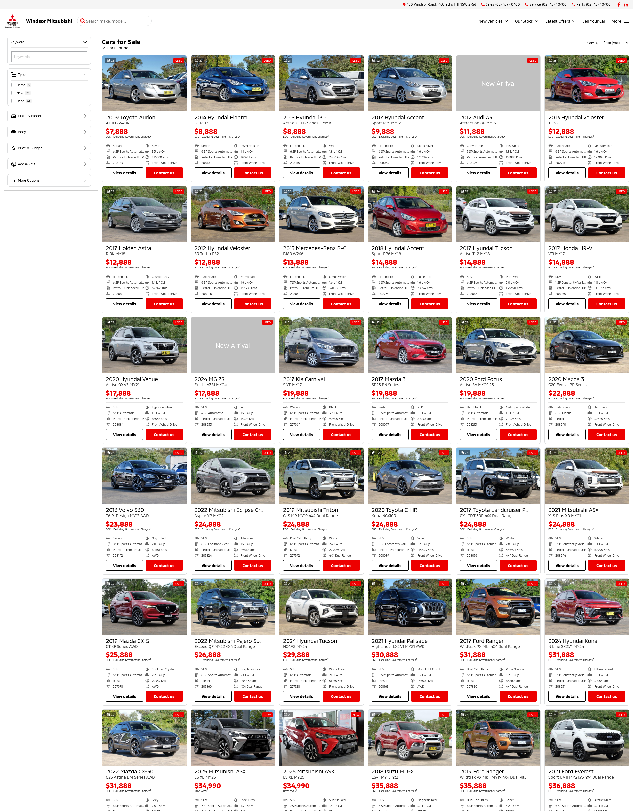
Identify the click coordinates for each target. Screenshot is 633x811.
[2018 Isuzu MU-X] (410, 738)
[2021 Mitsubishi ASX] (587, 476)
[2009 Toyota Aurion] (144, 83)
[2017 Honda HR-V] (587, 214)
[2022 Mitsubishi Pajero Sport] (233, 607)
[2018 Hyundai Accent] (410, 214)
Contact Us (164, 172)
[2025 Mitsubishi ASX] (233, 738)
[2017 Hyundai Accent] (410, 83)
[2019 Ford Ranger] (498, 738)
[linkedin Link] (626, 4)
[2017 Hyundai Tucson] (498, 214)
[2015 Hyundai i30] (321, 83)
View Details (124, 172)
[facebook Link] (619, 4)
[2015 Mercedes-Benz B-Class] (321, 214)
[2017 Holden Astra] (144, 214)
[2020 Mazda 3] (587, 345)
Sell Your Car (594, 21)
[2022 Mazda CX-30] (144, 738)
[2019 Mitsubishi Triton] (321, 476)
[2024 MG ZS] (233, 345)
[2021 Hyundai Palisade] (410, 607)
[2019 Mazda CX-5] (144, 607)
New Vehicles (490, 21)
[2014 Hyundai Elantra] (233, 83)
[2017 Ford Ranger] (498, 607)
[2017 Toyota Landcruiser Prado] (498, 476)
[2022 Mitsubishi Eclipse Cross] (233, 476)
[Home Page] (12, 21)
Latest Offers (557, 21)
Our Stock (524, 21)
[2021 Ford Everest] (587, 738)
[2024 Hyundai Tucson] (321, 607)
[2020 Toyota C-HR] (410, 476)
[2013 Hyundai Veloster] (587, 83)
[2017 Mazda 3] (410, 345)
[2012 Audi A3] (498, 83)
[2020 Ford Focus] (498, 345)
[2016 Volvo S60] (144, 476)
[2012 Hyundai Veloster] (233, 214)
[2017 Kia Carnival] (321, 345)
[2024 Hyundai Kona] (587, 607)
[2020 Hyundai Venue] (144, 345)
